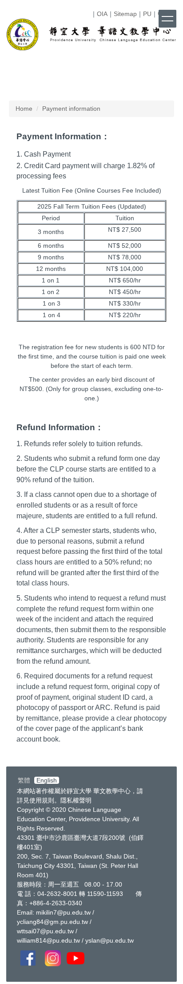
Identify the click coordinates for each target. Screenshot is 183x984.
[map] (160, 880)
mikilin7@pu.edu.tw (63, 912)
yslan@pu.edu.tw (109, 940)
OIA (102, 13)
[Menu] (167, 19)
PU (147, 13)
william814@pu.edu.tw (48, 940)
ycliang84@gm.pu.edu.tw (52, 921)
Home (24, 108)
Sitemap (125, 13)
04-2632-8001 (57, 893)
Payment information (71, 108)
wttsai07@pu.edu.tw (45, 931)
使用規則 (41, 800)
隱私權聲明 (76, 800)
